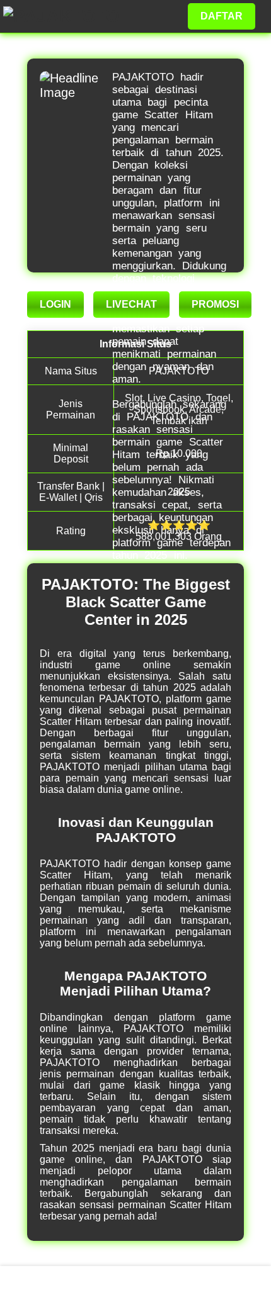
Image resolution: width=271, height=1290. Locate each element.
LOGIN (55, 304)
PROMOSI (215, 304)
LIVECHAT (131, 304)
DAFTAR (221, 16)
